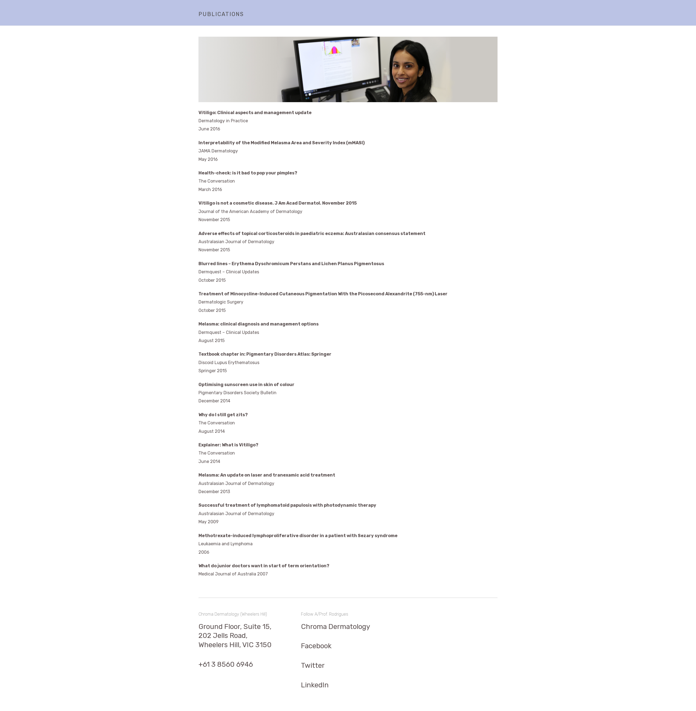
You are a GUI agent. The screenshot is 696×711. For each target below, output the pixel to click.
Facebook (316, 646)
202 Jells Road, (222, 635)
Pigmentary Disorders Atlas (277, 354)
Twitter (313, 665)
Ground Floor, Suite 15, (234, 626)
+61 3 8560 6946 (225, 664)
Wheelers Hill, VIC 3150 (235, 645)
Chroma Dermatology (335, 626)
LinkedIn (315, 685)
